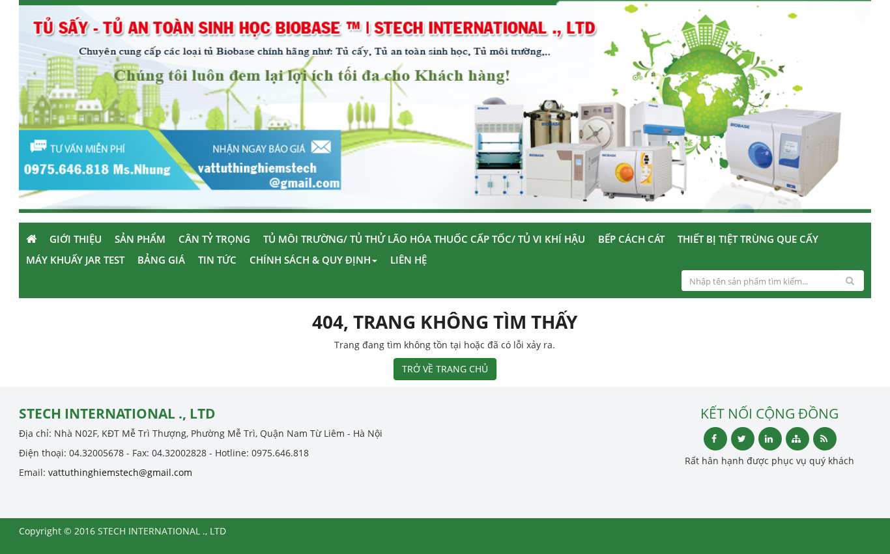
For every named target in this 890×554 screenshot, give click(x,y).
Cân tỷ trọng (214, 238)
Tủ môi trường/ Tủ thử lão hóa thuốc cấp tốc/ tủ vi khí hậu (424, 238)
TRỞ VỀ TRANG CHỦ (445, 369)
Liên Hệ (408, 259)
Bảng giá (161, 259)
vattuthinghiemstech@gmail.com (120, 472)
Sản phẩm (140, 238)
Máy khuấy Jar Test (75, 259)
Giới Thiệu (76, 238)
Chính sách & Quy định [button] (310, 259)
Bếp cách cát (631, 238)
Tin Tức (217, 259)
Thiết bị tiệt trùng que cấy (748, 238)
